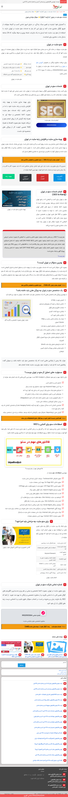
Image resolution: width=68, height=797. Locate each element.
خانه (64, 12)
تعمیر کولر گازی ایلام (61, 674)
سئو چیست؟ (61, 256)
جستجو (64, 662)
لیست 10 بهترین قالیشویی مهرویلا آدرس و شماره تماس (49, 705)
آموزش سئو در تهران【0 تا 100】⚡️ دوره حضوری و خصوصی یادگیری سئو (34, 656)
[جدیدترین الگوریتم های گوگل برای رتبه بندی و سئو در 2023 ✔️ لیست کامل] (57, 647)
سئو (58, 12)
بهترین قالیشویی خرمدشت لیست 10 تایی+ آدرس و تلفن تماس (47, 711)
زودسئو (2, 794)
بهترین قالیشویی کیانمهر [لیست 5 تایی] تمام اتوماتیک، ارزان (48, 738)
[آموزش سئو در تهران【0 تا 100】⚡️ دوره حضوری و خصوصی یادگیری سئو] (34, 647)
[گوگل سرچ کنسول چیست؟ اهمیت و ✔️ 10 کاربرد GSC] (11, 647)
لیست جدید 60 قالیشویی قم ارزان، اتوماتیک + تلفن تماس (42, 2)
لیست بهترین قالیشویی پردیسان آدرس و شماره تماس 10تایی (48, 689)
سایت (61, 12)
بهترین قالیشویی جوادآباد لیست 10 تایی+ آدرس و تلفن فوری (48, 716)
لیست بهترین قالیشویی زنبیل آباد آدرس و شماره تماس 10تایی (47, 683)
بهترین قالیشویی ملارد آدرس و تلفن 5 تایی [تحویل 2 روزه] (48, 749)
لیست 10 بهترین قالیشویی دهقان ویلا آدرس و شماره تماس (48, 700)
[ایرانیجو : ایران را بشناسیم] (57, 7)
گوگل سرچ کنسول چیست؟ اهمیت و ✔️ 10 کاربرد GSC (11, 656)
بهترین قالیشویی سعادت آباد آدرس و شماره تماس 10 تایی (48, 755)
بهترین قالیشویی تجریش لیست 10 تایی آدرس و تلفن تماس (48, 727)
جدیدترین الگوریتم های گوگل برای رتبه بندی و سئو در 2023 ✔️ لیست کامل (57, 656)
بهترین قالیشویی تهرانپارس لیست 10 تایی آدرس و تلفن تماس (47, 722)
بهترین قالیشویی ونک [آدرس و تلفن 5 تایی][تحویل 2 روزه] (48, 744)
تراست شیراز (63, 672)
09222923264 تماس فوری (34, 795)
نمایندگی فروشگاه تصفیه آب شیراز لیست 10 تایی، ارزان (49, 733)
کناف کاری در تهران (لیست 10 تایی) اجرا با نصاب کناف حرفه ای (47, 760)
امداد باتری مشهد (62, 670)
